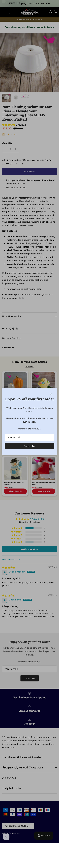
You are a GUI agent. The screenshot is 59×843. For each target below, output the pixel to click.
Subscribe (29, 446)
